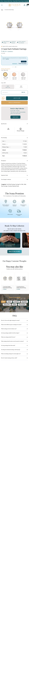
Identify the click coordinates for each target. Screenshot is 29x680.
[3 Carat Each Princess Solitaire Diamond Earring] (21, 278)
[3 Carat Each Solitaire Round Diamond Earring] (7, 278)
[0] (27, 5)
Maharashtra (7, 304)
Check (23, 92)
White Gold (23, 74)
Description (3, 160)
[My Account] (24, 5)
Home (2, 9)
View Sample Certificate (6, 179)
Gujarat (9, 301)
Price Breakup (4, 137)
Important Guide (4, 175)
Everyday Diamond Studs (13, 186)
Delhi (3, 301)
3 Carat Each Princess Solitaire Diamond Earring (21, 287)
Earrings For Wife (19, 184)
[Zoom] (25, 13)
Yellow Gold (5, 74)
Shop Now (15, 117)
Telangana (16, 301)
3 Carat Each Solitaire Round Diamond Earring (7, 287)
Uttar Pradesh (22, 304)
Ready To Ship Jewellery (14, 251)
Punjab (14, 304)
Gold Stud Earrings (11, 184)
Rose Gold (14, 74)
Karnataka (24, 301)
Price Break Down (10, 51)
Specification (4, 123)
